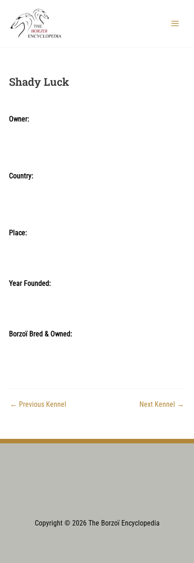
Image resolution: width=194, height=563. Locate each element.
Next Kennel (161, 405)
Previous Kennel (38, 405)
